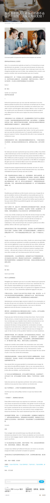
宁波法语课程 (39, 464)
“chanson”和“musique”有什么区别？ (14, 490)
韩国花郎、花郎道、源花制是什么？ (35, 490)
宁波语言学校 (13, 464)
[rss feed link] (44, 495)
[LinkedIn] (40, 495)
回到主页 (5, 2)
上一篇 (7, 487)
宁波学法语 (32, 464)
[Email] (43, 495)
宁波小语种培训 (23, 464)
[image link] (25, 41)
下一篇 (27, 487)
